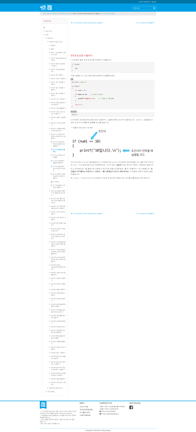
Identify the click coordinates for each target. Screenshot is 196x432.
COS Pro (50, 38)
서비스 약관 (84, 406)
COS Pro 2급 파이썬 (55, 388)
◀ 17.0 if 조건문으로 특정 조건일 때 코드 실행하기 (87, 23)
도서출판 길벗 (85, 412)
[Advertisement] (112, 38)
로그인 (154, 1)
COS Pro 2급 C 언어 (55, 42)
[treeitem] (54, 27)
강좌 (47, 34)
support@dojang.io (112, 414)
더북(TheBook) (85, 415)
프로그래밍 (51, 391)
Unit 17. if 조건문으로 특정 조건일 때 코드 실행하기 (86, 13)
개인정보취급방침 (86, 409)
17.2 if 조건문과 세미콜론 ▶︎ (145, 23)
